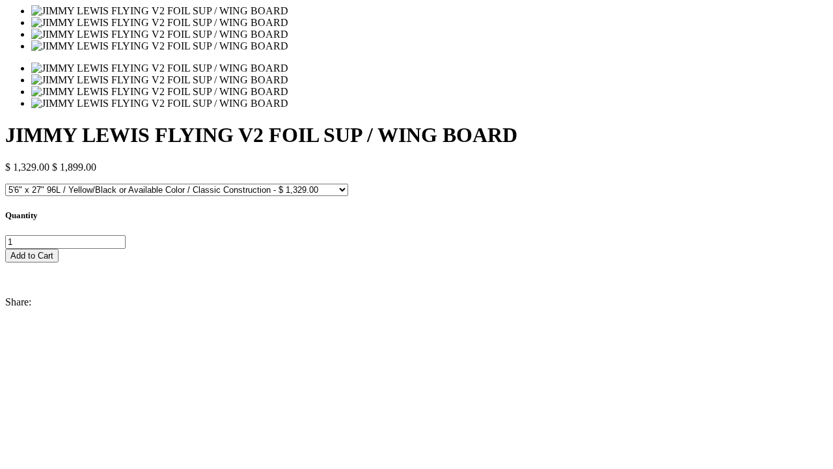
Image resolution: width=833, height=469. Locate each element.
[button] (416, 268)
